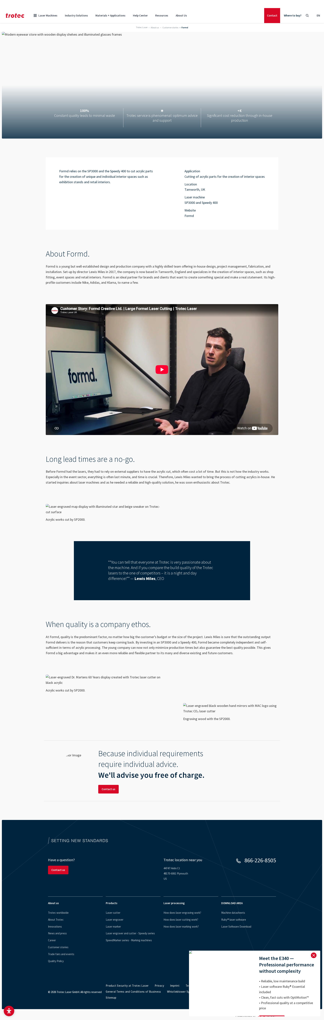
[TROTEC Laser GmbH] (15, 15)
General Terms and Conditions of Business (133, 991)
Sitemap (111, 997)
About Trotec (56, 919)
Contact (272, 15)
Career (52, 940)
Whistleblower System (181, 991)
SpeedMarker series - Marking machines (129, 940)
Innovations (55, 926)
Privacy (159, 985)
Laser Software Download (236, 926)
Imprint (174, 985)
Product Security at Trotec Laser (127, 985)
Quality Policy (56, 961)
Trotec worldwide (58, 912)
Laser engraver (114, 919)
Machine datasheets (233, 912)
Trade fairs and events (61, 954)
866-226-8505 (260, 860)
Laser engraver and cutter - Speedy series (130, 933)
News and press (57, 933)
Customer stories (58, 947)
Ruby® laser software (233, 919)
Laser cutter (113, 912)
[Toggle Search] (307, 15)
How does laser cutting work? (181, 919)
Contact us (108, 789)
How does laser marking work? (181, 926)
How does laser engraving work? (182, 912)
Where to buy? (293, 15)
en (318, 15)
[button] (9, 1011)
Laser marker (113, 926)
